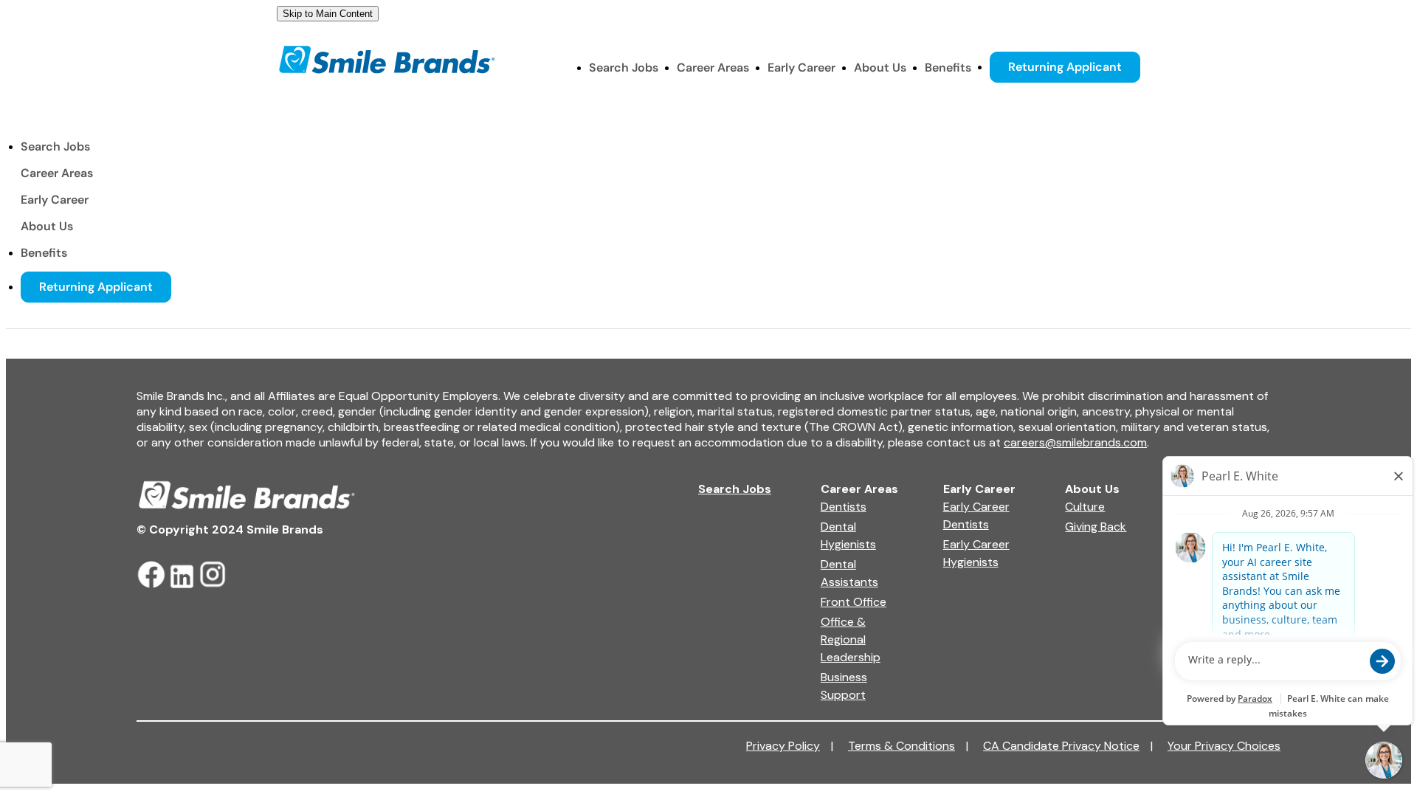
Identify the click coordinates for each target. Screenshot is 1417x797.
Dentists (843, 506)
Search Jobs (623, 67)
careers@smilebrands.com (1075, 442)
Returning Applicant (1065, 67)
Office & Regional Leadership (850, 639)
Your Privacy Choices (1224, 745)
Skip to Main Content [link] (328, 13)
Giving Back (1095, 526)
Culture (1085, 506)
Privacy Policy (789, 745)
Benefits (948, 67)
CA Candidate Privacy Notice (1068, 745)
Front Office (853, 602)
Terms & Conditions (908, 745)
